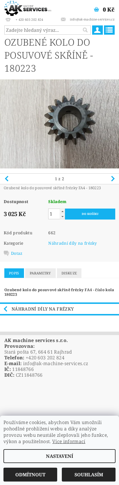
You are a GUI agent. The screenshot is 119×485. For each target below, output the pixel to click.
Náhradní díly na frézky (72, 243)
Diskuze (69, 273)
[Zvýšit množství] (62, 211)
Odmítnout (30, 474)
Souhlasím (89, 474)
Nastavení (59, 456)
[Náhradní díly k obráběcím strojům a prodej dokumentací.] (27, 7)
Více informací (68, 441)
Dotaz (17, 253)
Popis (14, 273)
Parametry (40, 273)
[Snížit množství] (62, 216)
